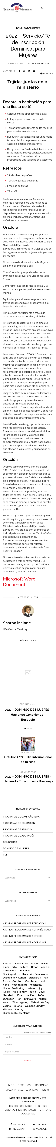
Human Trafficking (13, 988)
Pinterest (33, 70)
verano (18, 1006)
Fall (46, 978)
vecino (7, 1006)
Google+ (24, 70)
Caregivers (9, 971)
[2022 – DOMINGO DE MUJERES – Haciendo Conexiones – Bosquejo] (28, 673)
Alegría (7, 963)
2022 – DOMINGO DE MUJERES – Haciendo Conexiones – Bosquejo (28, 714)
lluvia (33, 992)
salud (6, 1002)
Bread (34, 967)
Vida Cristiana (14, 1090)
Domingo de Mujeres (28, 28)
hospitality (36, 985)
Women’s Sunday (35, 1006)
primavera (30, 999)
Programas (41, 1085)
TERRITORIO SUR (27, 1110)
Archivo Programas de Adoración (24, 942)
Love (42, 992)
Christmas (24, 971)
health (43, 981)
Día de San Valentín (14, 978)
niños (19, 995)
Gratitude (31, 981)
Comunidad (10, 842)
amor (6, 967)
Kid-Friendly (20, 992)
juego (6, 992)
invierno (31, 988)
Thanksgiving (20, 1002)
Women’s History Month (16, 1013)
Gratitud (17, 981)
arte (14, 967)
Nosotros (24, 1085)
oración (29, 995)
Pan (19, 999)
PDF (5, 854)
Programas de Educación (19, 823)
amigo (34, 963)
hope (6, 985)
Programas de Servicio (17, 829)
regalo (43, 999)
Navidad (8, 995)
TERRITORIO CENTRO (20, 1106)
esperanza (35, 978)
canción (45, 967)
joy (41, 988)
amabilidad (21, 963)
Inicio (11, 1085)
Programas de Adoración (19, 835)
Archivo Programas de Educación (24, 923)
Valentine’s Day (40, 1002)
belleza (24, 967)
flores (6, 981)
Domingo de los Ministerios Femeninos (25, 974)
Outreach (8, 999)
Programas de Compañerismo (21, 816)
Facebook (19, 70)
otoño (40, 995)
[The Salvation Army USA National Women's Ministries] (18, 7)
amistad (45, 963)
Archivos (31, 1090)
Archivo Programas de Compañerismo (27, 929)
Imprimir (48, 73)
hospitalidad (19, 985)
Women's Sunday (13, 1009)
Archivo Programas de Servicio (22, 936)
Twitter (29, 70)
